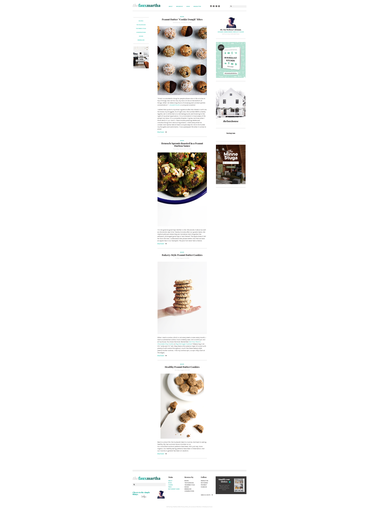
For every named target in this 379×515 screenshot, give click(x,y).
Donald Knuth (175, 105)
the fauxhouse (141, 24)
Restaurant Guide (174, 489)
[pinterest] (216, 6)
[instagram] (211, 6)
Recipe (182, 16)
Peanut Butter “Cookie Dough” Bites (182, 19)
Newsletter (197, 6)
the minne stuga (141, 28)
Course (170, 485)
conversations (141, 32)
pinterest (204, 485)
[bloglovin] (219, 6)
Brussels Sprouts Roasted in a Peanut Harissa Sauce (182, 144)
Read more (160, 132)
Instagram (204, 483)
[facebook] (214, 6)
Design (186, 487)
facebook (204, 487)
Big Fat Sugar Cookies (184, 344)
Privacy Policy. (185, 507)
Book (188, 6)
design (141, 36)
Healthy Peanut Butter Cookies (182, 366)
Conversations (189, 491)
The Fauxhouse (189, 483)
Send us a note (205, 495)
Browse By (179, 6)
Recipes (141, 21)
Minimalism (187, 489)
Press (170, 487)
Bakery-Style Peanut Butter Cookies (182, 255)
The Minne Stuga (189, 485)
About (171, 6)
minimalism (141, 40)
